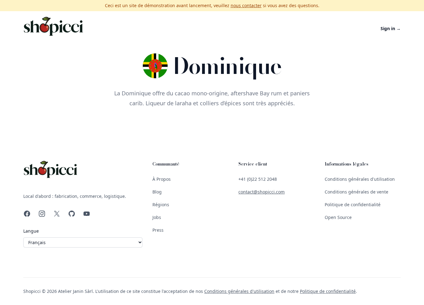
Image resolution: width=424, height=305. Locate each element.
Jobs (156, 217)
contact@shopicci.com (261, 192)
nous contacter (246, 5)
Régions (160, 204)
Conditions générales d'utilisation (360, 179)
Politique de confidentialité (353, 204)
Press (158, 230)
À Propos (161, 179)
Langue (31, 231)
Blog (157, 192)
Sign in (391, 28)
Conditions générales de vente (356, 192)
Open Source (338, 217)
